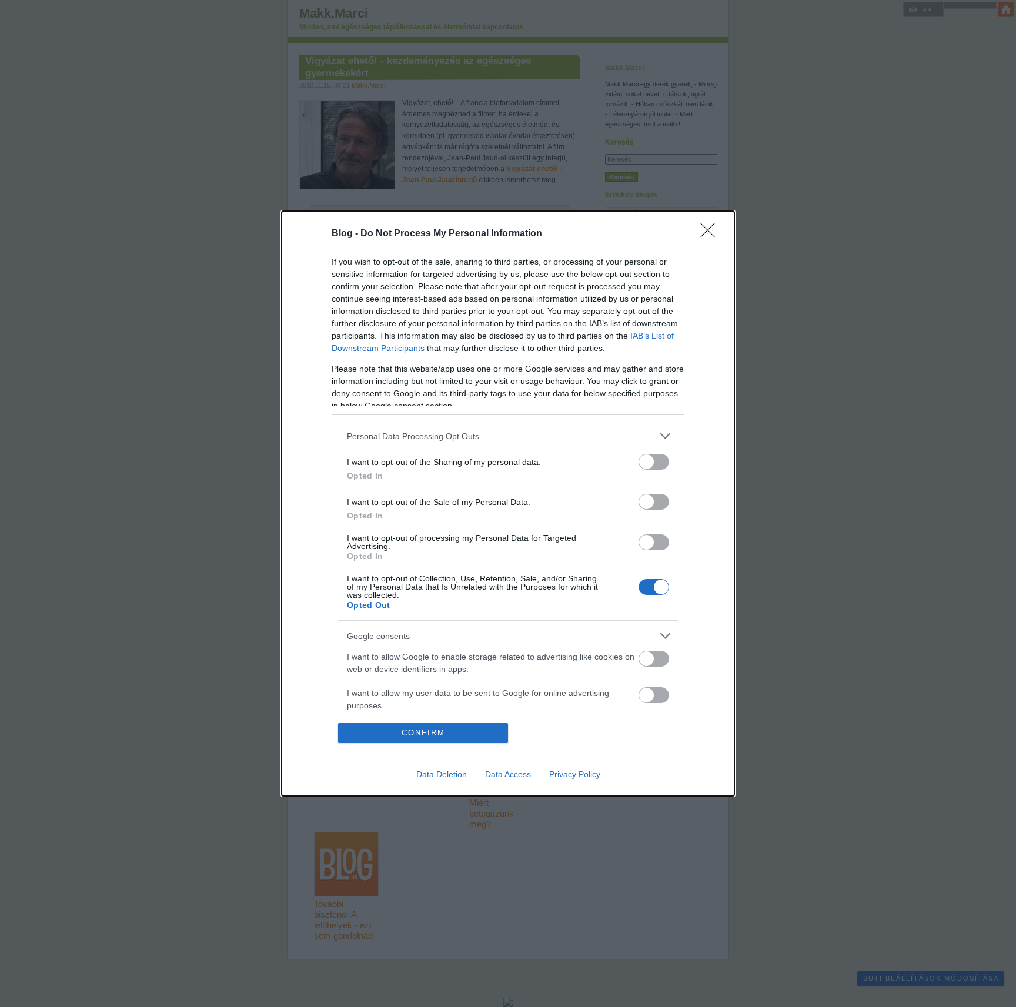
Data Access (508, 774)
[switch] (654, 462)
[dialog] (508, 503)
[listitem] (508, 436)
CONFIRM (423, 732)
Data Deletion (441, 774)
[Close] (711, 234)
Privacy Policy (574, 774)
